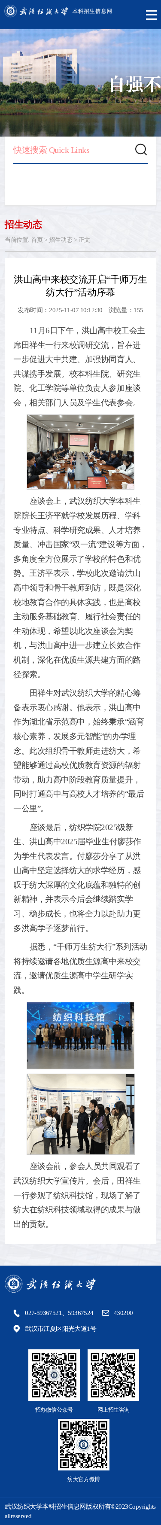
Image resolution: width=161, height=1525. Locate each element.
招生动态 (60, 240)
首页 (37, 240)
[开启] (151, 15)
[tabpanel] (80, 83)
